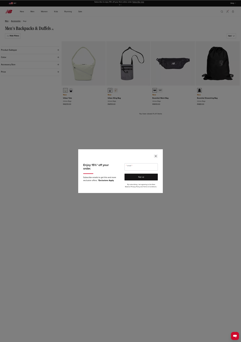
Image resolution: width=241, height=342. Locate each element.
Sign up (141, 177)
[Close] (156, 156)
